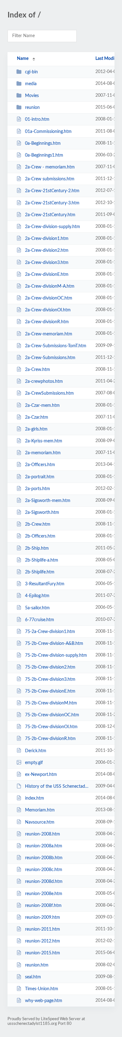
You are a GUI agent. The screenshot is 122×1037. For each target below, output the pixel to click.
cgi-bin (31, 72)
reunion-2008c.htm (43, 870)
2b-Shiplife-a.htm (41, 560)
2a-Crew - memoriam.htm (50, 167)
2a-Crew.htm (37, 370)
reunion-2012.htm (42, 941)
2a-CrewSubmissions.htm (49, 393)
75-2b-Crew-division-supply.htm (56, 655)
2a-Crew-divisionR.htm (47, 322)
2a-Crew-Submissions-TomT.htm (55, 346)
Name (22, 58)
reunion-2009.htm (42, 917)
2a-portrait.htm (39, 477)
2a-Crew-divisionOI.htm (48, 310)
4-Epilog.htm (37, 596)
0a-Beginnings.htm (43, 143)
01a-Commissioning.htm (48, 131)
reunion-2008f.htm (43, 905)
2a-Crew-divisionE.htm (47, 274)
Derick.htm (35, 750)
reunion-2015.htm (42, 953)
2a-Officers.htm (40, 465)
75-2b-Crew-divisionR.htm (50, 739)
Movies (32, 96)
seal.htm (33, 977)
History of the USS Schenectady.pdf (57, 786)
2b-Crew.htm (37, 524)
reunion (32, 107)
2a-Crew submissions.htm (49, 179)
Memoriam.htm (40, 810)
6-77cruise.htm (39, 620)
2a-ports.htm (37, 489)
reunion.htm (36, 965)
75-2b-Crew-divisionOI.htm (51, 727)
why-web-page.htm (43, 1001)
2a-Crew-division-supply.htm (52, 227)
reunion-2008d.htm (44, 881)
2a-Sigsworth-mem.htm (47, 501)
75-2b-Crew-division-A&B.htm (54, 643)
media (31, 84)
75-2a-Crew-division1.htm (50, 632)
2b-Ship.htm (37, 548)
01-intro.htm (37, 119)
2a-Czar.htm (36, 417)
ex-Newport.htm (41, 774)
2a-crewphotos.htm (44, 381)
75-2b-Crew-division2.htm (50, 667)
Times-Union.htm (41, 989)
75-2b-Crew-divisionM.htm (51, 703)
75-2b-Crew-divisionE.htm (50, 691)
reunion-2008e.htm (43, 894)
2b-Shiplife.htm (39, 572)
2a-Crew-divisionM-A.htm (49, 286)
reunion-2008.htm (42, 834)
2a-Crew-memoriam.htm (48, 334)
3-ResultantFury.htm (44, 584)
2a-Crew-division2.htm (47, 250)
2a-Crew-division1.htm (47, 238)
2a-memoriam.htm (43, 453)
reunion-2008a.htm (43, 846)
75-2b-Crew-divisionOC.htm (52, 715)
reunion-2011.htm (42, 929)
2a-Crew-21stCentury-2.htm (52, 191)
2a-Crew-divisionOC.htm (48, 298)
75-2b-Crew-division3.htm (50, 679)
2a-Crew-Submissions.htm (50, 358)
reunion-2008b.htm (44, 858)
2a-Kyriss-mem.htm (43, 441)
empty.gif (34, 763)
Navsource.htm (39, 822)
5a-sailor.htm (37, 608)
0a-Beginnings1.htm (44, 155)
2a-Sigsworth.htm (42, 512)
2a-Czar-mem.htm (42, 405)
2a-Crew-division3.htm (47, 262)
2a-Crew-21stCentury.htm (50, 215)
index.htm (34, 798)
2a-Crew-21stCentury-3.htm (52, 203)
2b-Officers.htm (40, 536)
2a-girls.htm (36, 429)
